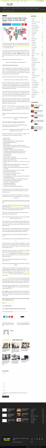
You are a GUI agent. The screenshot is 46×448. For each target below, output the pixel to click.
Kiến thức (33, 50)
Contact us (35, 446)
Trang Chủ (4, 8)
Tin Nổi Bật (34, 77)
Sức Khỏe (13, 8)
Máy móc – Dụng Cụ (6, 11)
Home (3, 14)
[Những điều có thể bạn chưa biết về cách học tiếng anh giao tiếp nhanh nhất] (16, 345)
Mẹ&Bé (31, 8)
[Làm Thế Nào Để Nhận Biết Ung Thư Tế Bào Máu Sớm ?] (32, 121)
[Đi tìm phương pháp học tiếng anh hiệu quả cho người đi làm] (6, 345)
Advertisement (28, 446)
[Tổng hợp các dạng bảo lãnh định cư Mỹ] (32, 106)
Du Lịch (22, 8)
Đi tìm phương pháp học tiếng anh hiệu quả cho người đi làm (6, 350)
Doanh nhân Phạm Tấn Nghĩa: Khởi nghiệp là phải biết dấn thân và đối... (38, 128)
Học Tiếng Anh (7, 14)
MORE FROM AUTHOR (18, 340)
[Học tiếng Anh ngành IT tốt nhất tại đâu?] (25, 357)
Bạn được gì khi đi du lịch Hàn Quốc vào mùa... (25, 414)
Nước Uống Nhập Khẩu (36, 62)
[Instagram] (39, 1)
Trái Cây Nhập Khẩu (35, 84)
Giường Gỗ (34, 42)
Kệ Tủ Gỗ (33, 48)
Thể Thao (18, 8)
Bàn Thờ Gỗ (34, 23)
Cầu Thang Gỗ (34, 32)
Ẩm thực (33, 18)
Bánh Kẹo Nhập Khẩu (35, 26)
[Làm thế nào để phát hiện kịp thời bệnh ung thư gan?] (32, 115)
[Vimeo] (41, 1)
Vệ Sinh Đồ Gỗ (34, 94)
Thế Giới (33, 72)
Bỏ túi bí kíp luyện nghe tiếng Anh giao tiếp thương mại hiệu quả (15, 361)
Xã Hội (33, 97)
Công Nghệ (36, 8)
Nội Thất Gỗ (34, 60)
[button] (42, 9)
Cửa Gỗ (33, 35)
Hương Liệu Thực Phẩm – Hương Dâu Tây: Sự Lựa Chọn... (11, 410)
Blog (32, 446)
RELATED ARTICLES (6, 340)
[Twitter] (40, 1)
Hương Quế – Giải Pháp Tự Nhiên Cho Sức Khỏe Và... (11, 420)
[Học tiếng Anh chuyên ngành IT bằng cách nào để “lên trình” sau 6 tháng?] (6, 357)
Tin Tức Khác (34, 80)
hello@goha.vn (20, 442)
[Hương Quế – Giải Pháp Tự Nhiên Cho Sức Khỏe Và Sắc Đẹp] (4, 420)
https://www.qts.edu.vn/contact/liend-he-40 (20, 311)
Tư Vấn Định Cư (34, 90)
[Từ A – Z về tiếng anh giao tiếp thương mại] (25, 345)
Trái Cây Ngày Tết (35, 82)
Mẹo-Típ (33, 57)
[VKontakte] (43, 1)
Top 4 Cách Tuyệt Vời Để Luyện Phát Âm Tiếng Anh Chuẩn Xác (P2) (8, 324)
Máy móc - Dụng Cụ (34, 415)
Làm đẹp (33, 52)
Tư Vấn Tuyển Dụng (35, 92)
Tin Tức (8, 8)
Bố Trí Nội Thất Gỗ (35, 30)
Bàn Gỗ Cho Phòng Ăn (36, 21)
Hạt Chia (33, 45)
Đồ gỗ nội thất (34, 38)
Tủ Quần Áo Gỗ (34, 87)
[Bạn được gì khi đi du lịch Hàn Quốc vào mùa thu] (32, 111)
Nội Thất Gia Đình (35, 58)
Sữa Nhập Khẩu (34, 69)
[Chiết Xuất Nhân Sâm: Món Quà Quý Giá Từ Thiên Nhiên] (4, 415)
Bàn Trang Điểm (35, 25)
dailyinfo (4, 21)
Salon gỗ (33, 65)
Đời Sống (26, 8)
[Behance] (36, 1)
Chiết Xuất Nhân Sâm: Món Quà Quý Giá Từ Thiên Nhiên (11, 415)
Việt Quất (33, 95)
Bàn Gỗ (33, 20)
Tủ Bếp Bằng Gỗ (35, 85)
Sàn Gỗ (33, 67)
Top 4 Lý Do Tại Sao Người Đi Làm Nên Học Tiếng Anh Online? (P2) (23, 324)
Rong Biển (33, 64)
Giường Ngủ (34, 43)
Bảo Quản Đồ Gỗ (35, 28)
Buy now (39, 446)
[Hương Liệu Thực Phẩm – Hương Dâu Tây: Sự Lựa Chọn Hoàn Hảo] (4, 410)
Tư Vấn (11, 11)
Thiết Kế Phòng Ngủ (35, 75)
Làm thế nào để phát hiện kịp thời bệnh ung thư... (25, 419)
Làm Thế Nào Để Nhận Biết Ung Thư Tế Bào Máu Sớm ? (39, 121)
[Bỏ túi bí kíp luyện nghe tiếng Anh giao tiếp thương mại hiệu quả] (16, 357)
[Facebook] (37, 1)
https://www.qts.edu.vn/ (10, 302)
